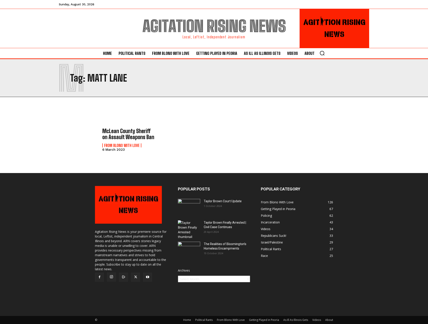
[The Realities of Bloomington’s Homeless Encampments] (189, 249)
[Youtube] (147, 277)
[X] (135, 277)
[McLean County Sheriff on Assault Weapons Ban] (78, 139)
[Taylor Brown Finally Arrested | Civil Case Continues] (189, 229)
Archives (184, 270)
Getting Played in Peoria (264, 320)
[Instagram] (111, 276)
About (329, 320)
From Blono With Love (122, 145)
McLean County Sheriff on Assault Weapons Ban (128, 134)
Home (187, 320)
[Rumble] (123, 277)
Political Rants (204, 320)
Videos (316, 320)
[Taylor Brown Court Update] (189, 207)
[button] (322, 53)
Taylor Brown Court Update (223, 201)
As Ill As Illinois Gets (295, 320)
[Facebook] (99, 277)
